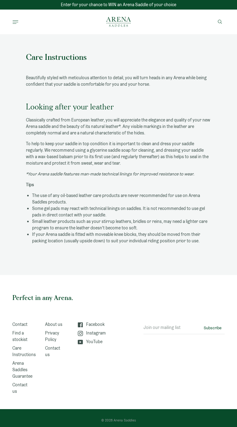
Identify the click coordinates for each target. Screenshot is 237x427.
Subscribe (213, 328)
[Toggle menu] (15, 21)
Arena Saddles (125, 420)
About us (53, 324)
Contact (19, 324)
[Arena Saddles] (118, 22)
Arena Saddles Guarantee (22, 369)
